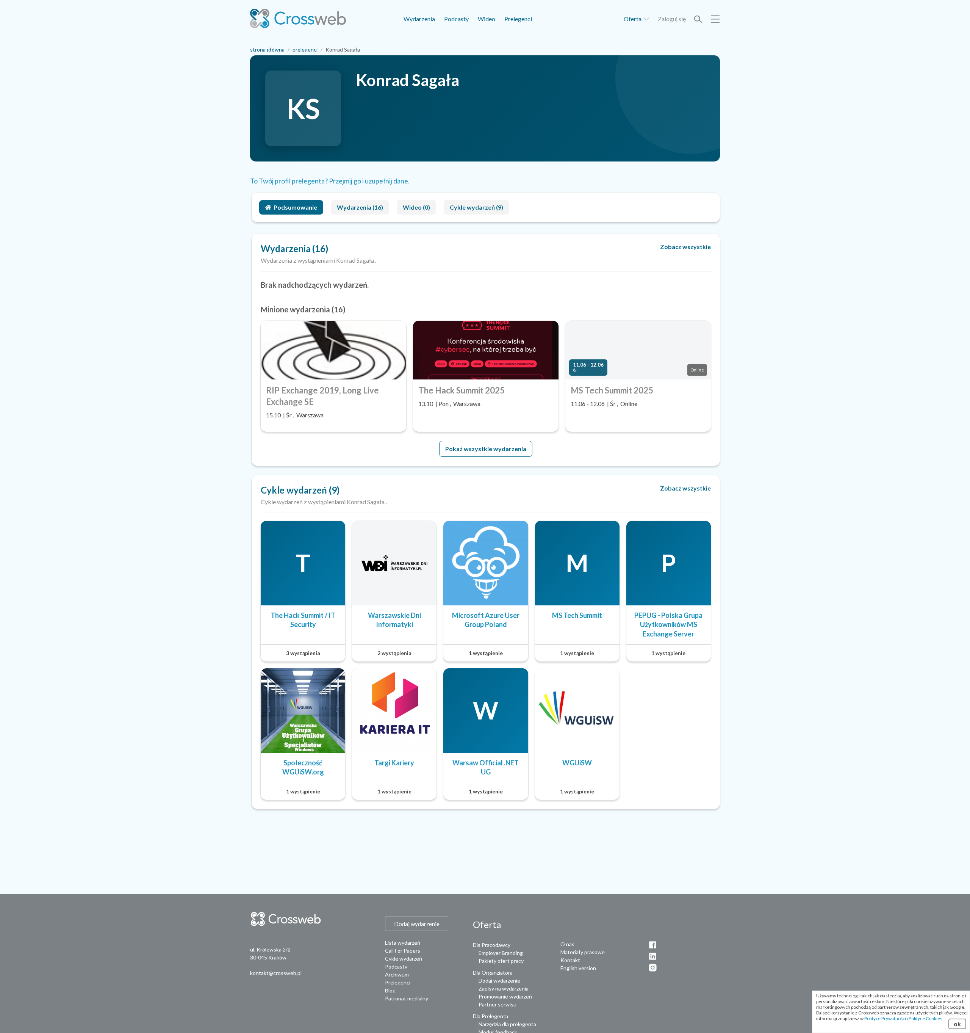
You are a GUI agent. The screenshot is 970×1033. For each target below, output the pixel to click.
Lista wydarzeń (402, 942)
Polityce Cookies (925, 1018)
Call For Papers (402, 950)
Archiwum (397, 974)
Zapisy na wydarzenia (504, 988)
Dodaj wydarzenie (499, 980)
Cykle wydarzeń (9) (476, 207)
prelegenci (305, 49)
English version (578, 968)
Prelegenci (518, 18)
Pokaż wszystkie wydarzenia (485, 448)
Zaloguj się (672, 18)
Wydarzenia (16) (360, 207)
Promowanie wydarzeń (505, 996)
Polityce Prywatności (885, 1018)
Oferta (633, 18)
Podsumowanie (295, 207)
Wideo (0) (416, 207)
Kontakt (570, 960)
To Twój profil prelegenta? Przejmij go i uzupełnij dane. (330, 181)
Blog (390, 990)
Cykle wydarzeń (403, 958)
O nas (567, 944)
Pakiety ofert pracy (501, 961)
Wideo (486, 18)
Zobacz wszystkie (685, 246)
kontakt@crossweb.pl (276, 973)
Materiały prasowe (582, 952)
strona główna (267, 49)
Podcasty (456, 18)
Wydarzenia (419, 18)
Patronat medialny (406, 998)
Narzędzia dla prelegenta (507, 1024)
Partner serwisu (497, 1004)
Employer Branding (501, 953)
